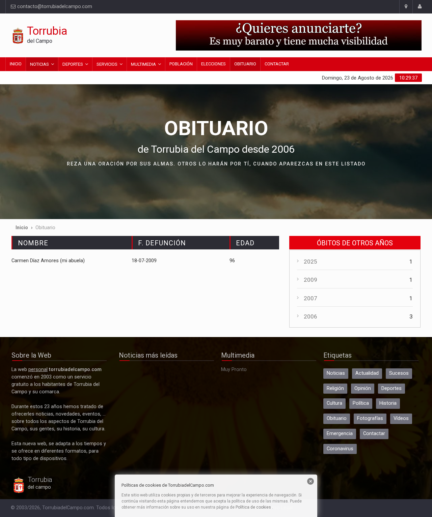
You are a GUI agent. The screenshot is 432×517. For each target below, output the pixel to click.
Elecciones (213, 63)
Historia (388, 403)
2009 (310, 279)
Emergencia (340, 433)
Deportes (72, 64)
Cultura (334, 403)
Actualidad (367, 373)
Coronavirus (340, 449)
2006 (310, 316)
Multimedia (143, 64)
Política (361, 403)
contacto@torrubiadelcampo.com (54, 6)
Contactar (277, 63)
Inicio (16, 63)
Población (181, 63)
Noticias (39, 64)
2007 (310, 298)
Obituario (245, 63)
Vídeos (401, 418)
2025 (310, 261)
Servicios (107, 64)
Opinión (362, 388)
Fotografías (370, 418)
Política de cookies (253, 507)
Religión (335, 388)
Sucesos (399, 373)
